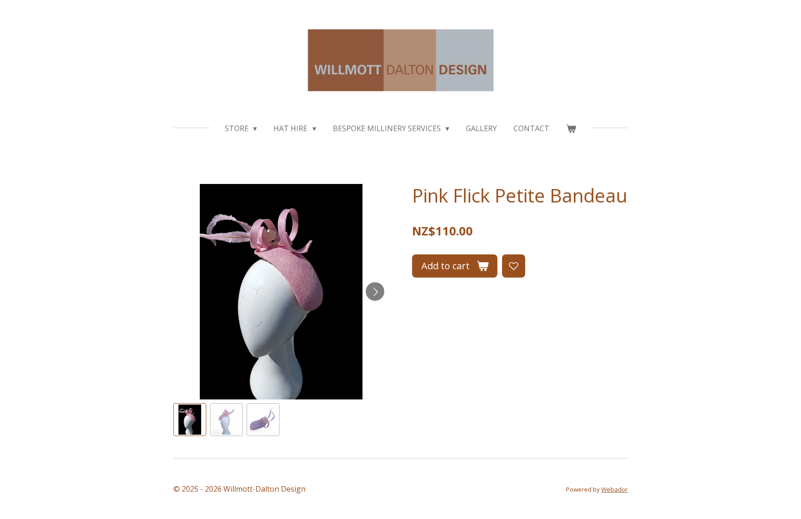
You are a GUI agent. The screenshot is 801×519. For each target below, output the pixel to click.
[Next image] (375, 291)
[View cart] (571, 128)
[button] (189, 419)
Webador (614, 489)
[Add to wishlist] (513, 266)
